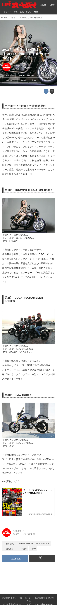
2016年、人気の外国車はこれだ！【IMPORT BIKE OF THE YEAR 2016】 (27, 54)
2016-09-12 (17, 65)
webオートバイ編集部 (22, 68)
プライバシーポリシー (23, 598)
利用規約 (6, 598)
